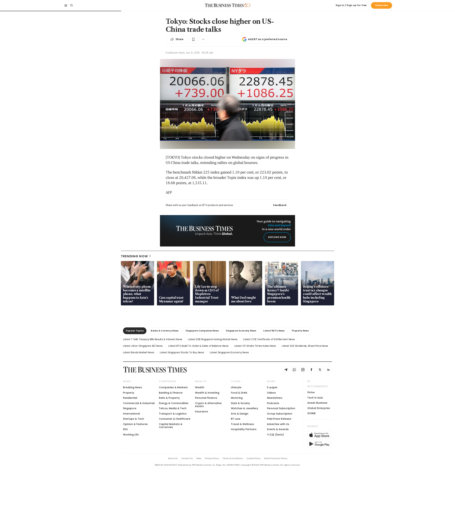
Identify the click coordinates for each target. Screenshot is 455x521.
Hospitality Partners (243, 429)
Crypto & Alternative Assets (208, 404)
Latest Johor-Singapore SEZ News (142, 346)
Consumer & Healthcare (174, 419)
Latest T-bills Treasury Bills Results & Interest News (152, 339)
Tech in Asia (315, 397)
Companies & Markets (173, 387)
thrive (311, 392)
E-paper (272, 387)
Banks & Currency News (164, 330)
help (198, 458)
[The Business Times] (224, 5)
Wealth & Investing (207, 392)
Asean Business (317, 403)
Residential (130, 398)
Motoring (237, 398)
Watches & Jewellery (244, 408)
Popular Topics (135, 330)
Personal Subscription (281, 408)
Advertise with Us (278, 424)
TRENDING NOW (134, 256)
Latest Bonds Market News (138, 352)
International (131, 413)
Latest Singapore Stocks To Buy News (182, 352)
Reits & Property (169, 398)
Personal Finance (206, 398)
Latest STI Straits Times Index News (255, 346)
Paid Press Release (279, 419)
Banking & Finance (171, 392)
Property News (300, 330)
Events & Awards (278, 429)
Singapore (129, 408)
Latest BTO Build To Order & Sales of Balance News (198, 346)
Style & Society (240, 403)
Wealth (199, 387)
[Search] (71, 5)
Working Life (131, 434)
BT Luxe (235, 419)
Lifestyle (236, 387)
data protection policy (275, 458)
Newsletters (274, 398)
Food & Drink (239, 392)
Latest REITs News (274, 330)
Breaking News (132, 387)
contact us (187, 458)
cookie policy (254, 458)
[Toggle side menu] (66, 5)
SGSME (311, 413)
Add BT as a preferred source (267, 39)
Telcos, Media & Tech (172, 408)
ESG (125, 429)
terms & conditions (233, 458)
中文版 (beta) (275, 434)
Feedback (280, 205)
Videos (271, 392)
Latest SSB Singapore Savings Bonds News (212, 339)
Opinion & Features (135, 424)
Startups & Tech (133, 419)
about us (173, 458)
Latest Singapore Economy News (229, 352)
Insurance (201, 411)
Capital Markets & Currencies (170, 425)
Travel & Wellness (242, 424)
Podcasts (273, 403)
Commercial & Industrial (139, 403)
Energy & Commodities (173, 403)
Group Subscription (279, 413)
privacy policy (212, 458)
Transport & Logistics (173, 413)
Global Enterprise (318, 408)
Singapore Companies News (202, 330)
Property (128, 392)
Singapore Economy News (241, 330)
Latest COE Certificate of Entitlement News (269, 339)
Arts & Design (239, 413)
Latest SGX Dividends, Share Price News (305, 346)
